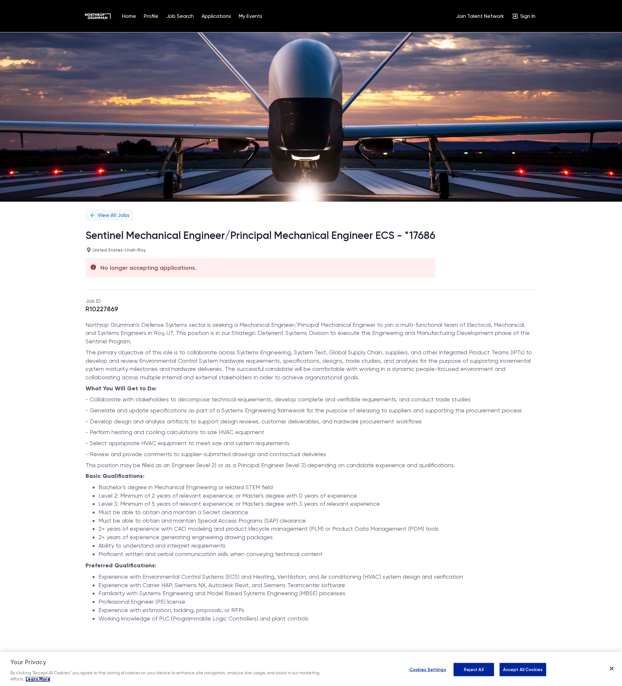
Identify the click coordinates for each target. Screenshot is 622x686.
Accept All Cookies (523, 669)
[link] (98, 16)
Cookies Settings (427, 669)
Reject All (474, 669)
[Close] (612, 668)
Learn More (38, 679)
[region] (311, 669)
